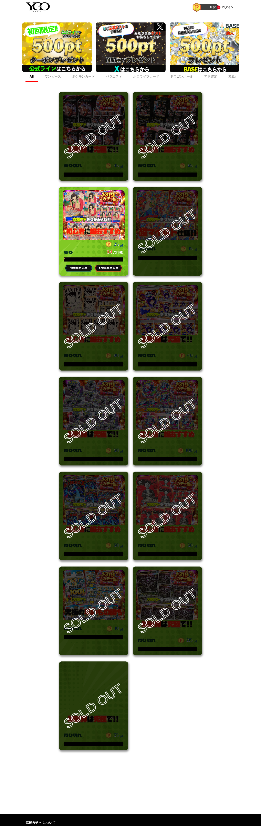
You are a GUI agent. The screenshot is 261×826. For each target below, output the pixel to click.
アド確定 (210, 76)
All (32, 76)
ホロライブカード (146, 76)
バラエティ (114, 76)
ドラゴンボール (181, 76)
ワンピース (53, 76)
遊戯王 (233, 76)
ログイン (227, 7)
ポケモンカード (83, 76)
